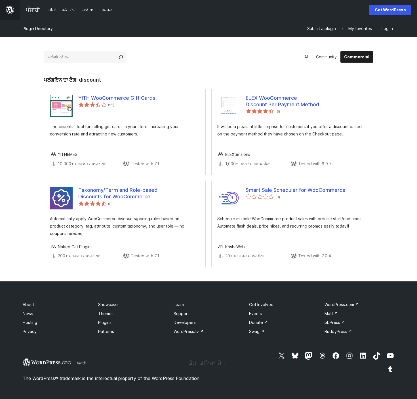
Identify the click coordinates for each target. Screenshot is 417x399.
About (28, 304)
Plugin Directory (38, 28)
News (28, 313)
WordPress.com (342, 304)
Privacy (30, 331)
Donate (258, 322)
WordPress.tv (189, 331)
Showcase (108, 304)
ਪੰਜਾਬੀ (81, 363)
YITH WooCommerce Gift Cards (116, 98)
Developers (185, 322)
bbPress (335, 322)
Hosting (30, 322)
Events (255, 313)
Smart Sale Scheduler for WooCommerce (296, 190)
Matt (331, 313)
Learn (179, 304)
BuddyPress (338, 331)
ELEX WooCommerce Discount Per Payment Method (282, 101)
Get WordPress (390, 9)
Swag (256, 331)
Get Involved (261, 304)
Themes (105, 313)
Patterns (106, 331)
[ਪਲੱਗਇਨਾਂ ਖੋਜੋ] (121, 57)
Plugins (104, 322)
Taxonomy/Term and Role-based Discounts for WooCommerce (117, 193)
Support (181, 313)
